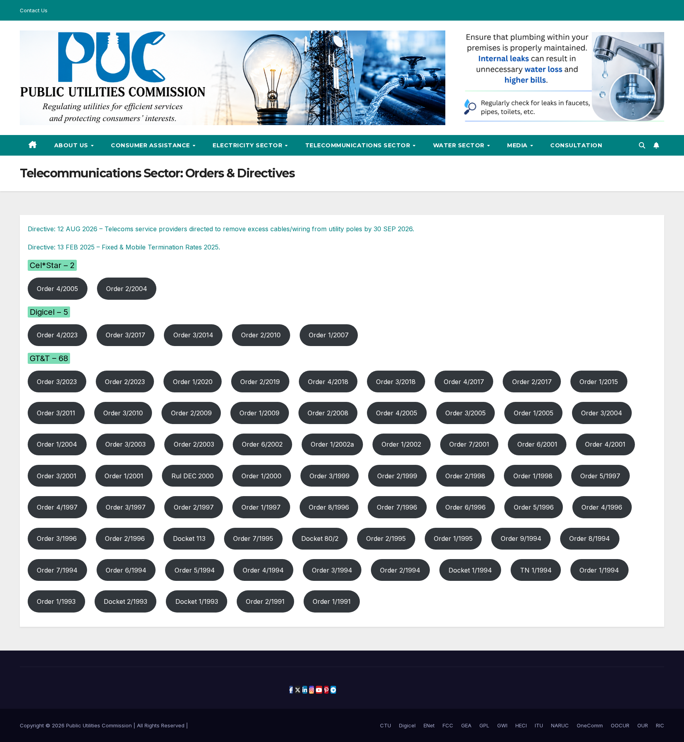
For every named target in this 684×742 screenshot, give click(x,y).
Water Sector (459, 145)
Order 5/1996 (534, 507)
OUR (642, 725)
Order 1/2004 (57, 444)
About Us (72, 145)
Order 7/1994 (57, 570)
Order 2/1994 (400, 570)
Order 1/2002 (401, 444)
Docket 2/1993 (125, 601)
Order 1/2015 (599, 382)
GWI (502, 725)
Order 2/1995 (386, 538)
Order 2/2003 (194, 444)
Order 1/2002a (332, 444)
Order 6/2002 (262, 444)
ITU (539, 725)
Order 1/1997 (261, 507)
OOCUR (620, 725)
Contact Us (34, 10)
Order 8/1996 (329, 507)
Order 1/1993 (56, 601)
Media (518, 145)
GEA (466, 725)
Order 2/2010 (261, 335)
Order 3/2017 (125, 335)
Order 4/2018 (328, 382)
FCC (448, 725)
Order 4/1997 (57, 507)
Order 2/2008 (328, 413)
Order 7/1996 (397, 507)
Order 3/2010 (123, 413)
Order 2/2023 (125, 382)
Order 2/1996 (125, 538)
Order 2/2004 (126, 289)
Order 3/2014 (193, 335)
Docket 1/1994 (470, 570)
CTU (385, 725)
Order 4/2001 (605, 444)
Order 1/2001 (123, 476)
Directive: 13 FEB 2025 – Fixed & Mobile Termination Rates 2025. (124, 247)
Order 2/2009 (191, 413)
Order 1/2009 (259, 413)
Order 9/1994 (521, 538)
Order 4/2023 (57, 335)
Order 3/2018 (396, 382)
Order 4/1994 (263, 570)
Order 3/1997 (126, 507)
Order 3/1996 (57, 538)
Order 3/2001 (56, 476)
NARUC (560, 725)
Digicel (407, 725)
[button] (642, 145)
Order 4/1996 (601, 507)
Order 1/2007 (329, 335)
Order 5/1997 (600, 476)
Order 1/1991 (332, 601)
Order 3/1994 (332, 570)
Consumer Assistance (151, 145)
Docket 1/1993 (196, 601)
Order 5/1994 (195, 570)
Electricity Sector (248, 145)
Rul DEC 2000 (192, 476)
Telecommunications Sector (358, 145)
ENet (429, 725)
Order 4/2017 (464, 382)
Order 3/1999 (330, 476)
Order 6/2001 (537, 444)
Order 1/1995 (453, 538)
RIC (660, 725)
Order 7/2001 (469, 444)
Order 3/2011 (56, 413)
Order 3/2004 (601, 413)
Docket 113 (189, 538)
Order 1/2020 (193, 382)
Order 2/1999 (397, 476)
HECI (521, 725)
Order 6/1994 (126, 570)
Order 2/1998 (465, 476)
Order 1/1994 (599, 570)
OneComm (590, 725)
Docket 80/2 (319, 538)
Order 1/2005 (533, 413)
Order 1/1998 (533, 476)
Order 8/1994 (589, 538)
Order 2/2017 (532, 382)
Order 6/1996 (465, 507)
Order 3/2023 (57, 382)
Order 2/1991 (265, 601)
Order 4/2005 (57, 289)
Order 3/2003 (125, 444)
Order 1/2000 (261, 476)
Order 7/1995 (253, 538)
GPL (484, 725)
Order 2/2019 (260, 382)
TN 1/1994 (536, 570)
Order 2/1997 (194, 507)
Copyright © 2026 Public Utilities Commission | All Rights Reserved (103, 725)
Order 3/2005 (465, 413)
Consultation (576, 145)
